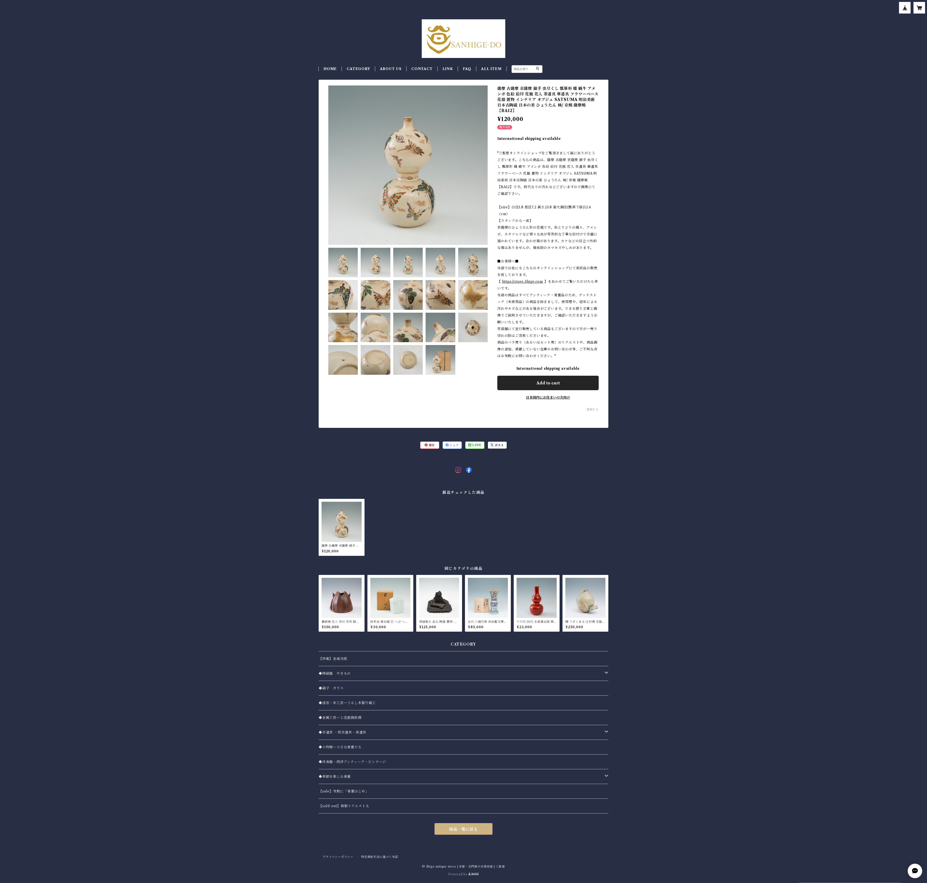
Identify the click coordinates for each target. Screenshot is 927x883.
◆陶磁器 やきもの (335, 673)
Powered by (458, 874)
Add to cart (548, 383)
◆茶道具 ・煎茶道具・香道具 (342, 732)
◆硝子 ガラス (331, 688)
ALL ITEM (491, 69)
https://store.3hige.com (522, 281)
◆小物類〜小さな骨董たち (340, 747)
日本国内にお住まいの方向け (548, 397)
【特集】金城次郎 (333, 659)
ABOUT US (390, 69)
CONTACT (422, 69)
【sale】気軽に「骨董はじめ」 (344, 791)
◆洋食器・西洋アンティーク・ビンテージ (352, 762)
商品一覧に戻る (463, 829)
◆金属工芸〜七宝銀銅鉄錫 (340, 717)
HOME (330, 69)
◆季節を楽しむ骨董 (335, 776)
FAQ (467, 69)
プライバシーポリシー (338, 857)
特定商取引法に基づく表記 (379, 857)
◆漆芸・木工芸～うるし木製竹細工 (347, 703)
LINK (447, 69)
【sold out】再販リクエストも (344, 806)
